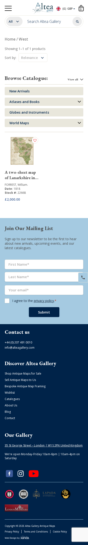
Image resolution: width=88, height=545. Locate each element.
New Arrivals (19, 91)
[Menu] (8, 8)
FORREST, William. (16, 185)
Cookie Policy (60, 531)
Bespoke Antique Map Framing (25, 386)
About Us (11, 405)
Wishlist (10, 393)
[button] (35, 140)
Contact (10, 418)
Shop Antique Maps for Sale (23, 374)
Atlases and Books (24, 101)
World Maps (19, 123)
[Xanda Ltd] (17, 538)
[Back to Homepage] (43, 8)
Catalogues (12, 399)
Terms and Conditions (36, 531)
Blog (8, 412)
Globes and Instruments (29, 112)
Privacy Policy (12, 531)
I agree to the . (34, 300)
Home (10, 39)
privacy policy (44, 300)
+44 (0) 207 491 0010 (18, 342)
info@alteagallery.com (19, 348)
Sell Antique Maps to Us (20, 380)
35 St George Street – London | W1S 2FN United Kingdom (44, 445)
